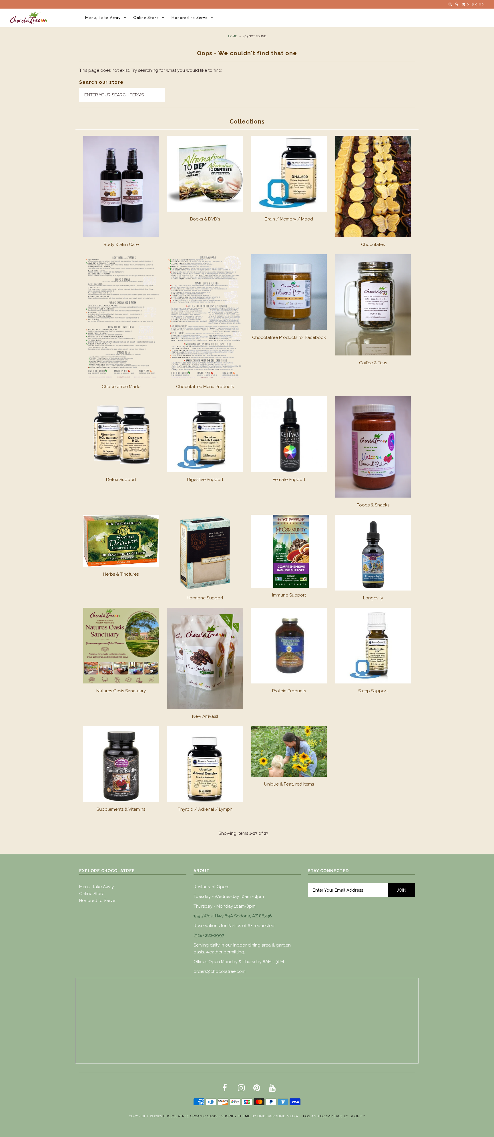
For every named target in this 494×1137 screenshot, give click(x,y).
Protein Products (289, 690)
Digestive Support (205, 479)
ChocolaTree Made (121, 386)
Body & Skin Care (121, 244)
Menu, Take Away (103, 18)
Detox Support (121, 479)
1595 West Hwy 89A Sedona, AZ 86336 (233, 916)
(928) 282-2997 (209, 935)
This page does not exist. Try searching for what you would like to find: (150, 70)
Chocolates (373, 244)
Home (232, 36)
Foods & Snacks (373, 505)
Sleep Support (373, 690)
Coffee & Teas (373, 362)
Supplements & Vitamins (121, 809)
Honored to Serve (189, 18)
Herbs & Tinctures (121, 574)
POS (306, 1116)
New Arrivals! (205, 716)
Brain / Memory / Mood (289, 219)
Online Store (146, 18)
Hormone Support (205, 598)
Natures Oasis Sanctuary (121, 690)
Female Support (289, 479)
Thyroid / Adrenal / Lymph (205, 809)
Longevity (373, 598)
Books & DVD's (205, 219)
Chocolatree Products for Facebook (289, 337)
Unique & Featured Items (289, 784)
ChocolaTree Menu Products (205, 386)
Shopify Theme (235, 1116)
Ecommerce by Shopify (342, 1116)
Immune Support (289, 595)
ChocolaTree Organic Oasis (190, 1116)
